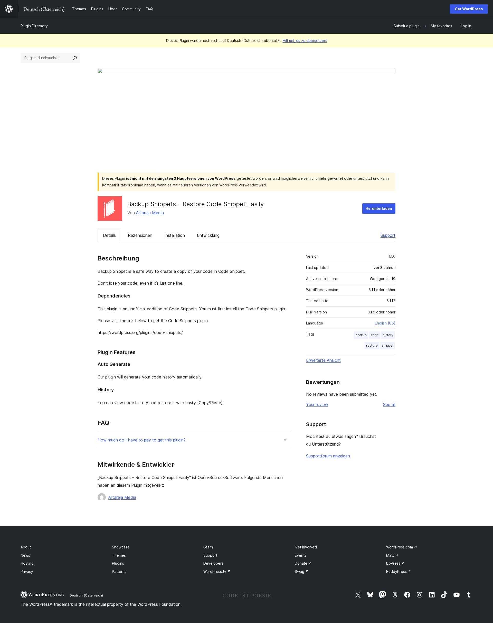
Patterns (119, 571)
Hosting (27, 563)
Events (300, 555)
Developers (213, 563)
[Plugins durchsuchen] (75, 58)
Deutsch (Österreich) (86, 595)
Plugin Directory (34, 26)
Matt (392, 555)
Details (109, 235)
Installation (174, 235)
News (25, 555)
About (26, 547)
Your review (317, 404)
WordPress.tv (217, 571)
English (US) (385, 323)
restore (372, 345)
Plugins (118, 563)
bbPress (395, 563)
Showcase (121, 547)
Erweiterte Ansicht (323, 360)
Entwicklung (208, 235)
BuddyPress (398, 571)
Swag (302, 571)
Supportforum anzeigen (328, 455)
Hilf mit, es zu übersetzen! (305, 40)
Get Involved (306, 547)
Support (388, 235)
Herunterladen (379, 208)
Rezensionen (140, 235)
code (375, 335)
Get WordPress (469, 9)
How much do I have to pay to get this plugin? (142, 440)
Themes (119, 555)
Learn (208, 547)
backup (361, 335)
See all (389, 404)
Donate (303, 563)
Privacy (27, 571)
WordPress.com (401, 547)
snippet (387, 345)
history (388, 335)
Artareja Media (150, 212)
